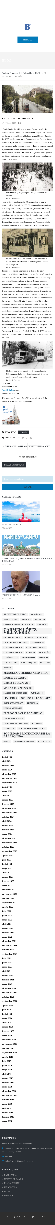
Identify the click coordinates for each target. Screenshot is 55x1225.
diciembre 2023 (9, 838)
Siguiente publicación (39, 446)
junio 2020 (7, 1014)
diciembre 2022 (9, 890)
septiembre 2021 (9, 954)
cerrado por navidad (36, 637)
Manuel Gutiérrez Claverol (26, 672)
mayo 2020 (7, 1018)
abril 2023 (7, 872)
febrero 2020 (8, 1031)
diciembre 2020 (9, 988)
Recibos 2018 (9, 728)
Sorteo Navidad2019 (24, 741)
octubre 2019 (8, 1048)
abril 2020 (7, 1022)
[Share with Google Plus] (27, 438)
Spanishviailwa (8, 390)
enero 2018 (7, 1121)
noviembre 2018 (9, 1095)
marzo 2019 (7, 1078)
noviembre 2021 (9, 945)
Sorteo (7, 741)
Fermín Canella (11, 657)
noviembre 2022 (9, 894)
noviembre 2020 (9, 992)
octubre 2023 (8, 847)
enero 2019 (7, 1087)
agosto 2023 (7, 855)
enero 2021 (7, 984)
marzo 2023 (7, 877)
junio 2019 (7, 1065)
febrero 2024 (8, 830)
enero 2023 (7, 885)
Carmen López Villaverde (20, 631)
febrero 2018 (8, 1117)
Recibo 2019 (37, 723)
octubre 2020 (8, 997)
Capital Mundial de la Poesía (18, 624)
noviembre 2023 (9, 843)
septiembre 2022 (9, 903)
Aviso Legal (11, 1217)
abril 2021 (7, 971)
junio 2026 (7, 757)
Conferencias (38, 642)
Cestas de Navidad (16, 642)
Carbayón (42, 624)
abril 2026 (7, 761)
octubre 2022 (8, 898)
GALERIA (8, 1195)
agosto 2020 (7, 1005)
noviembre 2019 (9, 1044)
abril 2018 (7, 1108)
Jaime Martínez (10, 662)
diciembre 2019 (9, 1040)
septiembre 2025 (9, 783)
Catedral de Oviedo (12, 637)
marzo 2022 (7, 928)
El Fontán (44, 652)
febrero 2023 (8, 881)
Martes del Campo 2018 (15, 693)
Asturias (25, 619)
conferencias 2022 (35, 647)
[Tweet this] (23, 438)
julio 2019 (6, 1061)
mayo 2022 (7, 920)
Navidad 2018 (37, 693)
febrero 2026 (8, 765)
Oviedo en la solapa (35, 698)
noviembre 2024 (9, 812)
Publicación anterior (16, 446)
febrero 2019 (8, 1082)
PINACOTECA (10, 1187)
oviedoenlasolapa (13, 703)
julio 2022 (6, 911)
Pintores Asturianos (13, 708)
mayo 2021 (7, 967)
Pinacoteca (32, 703)
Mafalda (7, 667)
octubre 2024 (8, 817)
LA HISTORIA (10, 1175)
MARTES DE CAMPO (13, 1179)
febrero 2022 (8, 932)
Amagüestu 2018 (10, 619)
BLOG (7, 1191)
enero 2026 (7, 770)
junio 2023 (7, 864)
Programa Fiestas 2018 (13, 718)
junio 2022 (7, 915)
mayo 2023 (7, 868)
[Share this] (18, 438)
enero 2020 (7, 1035)
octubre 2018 (8, 1100)
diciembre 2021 (9, 941)
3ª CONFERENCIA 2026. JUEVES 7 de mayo (21, 595)
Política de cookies (24, 1217)
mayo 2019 (7, 1070)
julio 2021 (6, 958)
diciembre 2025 (9, 774)
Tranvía (23, 432)
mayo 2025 (7, 791)
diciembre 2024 (9, 808)
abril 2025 (7, 795)
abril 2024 (7, 821)
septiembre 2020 (9, 1001)
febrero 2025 (8, 804)
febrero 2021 (8, 980)
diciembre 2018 (9, 1091)
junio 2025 (7, 787)
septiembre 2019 (9, 1052)
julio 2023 (6, 860)
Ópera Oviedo (44, 741)
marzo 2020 (7, 1027)
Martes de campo (15, 678)
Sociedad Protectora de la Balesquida (27, 735)
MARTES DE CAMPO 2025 (18, 688)
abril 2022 (7, 924)
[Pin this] (31, 438)
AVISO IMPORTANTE (11, 525)
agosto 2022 (7, 907)
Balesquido (40, 619)
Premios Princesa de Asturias (23, 713)
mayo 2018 (7, 1104)
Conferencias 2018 (13, 647)
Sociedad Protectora (31, 728)
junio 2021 (7, 962)
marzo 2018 (7, 1112)
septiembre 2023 (9, 851)
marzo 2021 (7, 975)
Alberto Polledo (15, 614)
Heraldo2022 (28, 658)
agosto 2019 (7, 1057)
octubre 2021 (8, 950)
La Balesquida (28, 663)
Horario (43, 658)
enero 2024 (7, 834)
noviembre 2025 (9, 778)
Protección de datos (40, 1217)
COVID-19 (30, 652)
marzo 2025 (7, 800)
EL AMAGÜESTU (11, 1183)
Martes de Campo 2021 (17, 683)
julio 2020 (6, 1010)
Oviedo (10, 698)
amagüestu (36, 614)
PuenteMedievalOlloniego (16, 723)
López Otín (45, 662)
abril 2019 (7, 1074)
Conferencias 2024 (13, 652)
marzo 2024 (7, 825)
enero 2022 (7, 937)
